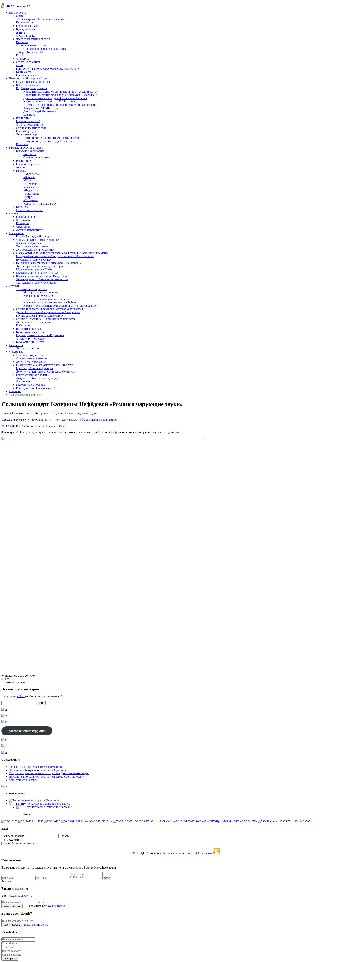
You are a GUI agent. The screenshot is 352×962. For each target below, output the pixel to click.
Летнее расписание (28, 348)
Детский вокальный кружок (33, 322)
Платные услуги (26, 131)
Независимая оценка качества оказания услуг (44, 364)
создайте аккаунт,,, (21, 895)
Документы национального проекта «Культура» (46, 371)
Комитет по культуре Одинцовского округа (43, 803)
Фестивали (23, 220)
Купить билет (24, 22)
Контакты (22, 144)
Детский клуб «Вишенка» (39, 111)
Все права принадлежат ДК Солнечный (188, 853)
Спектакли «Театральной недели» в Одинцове (38, 770)
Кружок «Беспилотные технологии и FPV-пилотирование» (60, 305)
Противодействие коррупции (34, 368)
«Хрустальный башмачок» (39, 203)
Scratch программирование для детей (46, 299)
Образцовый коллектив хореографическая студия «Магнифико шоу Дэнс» (62, 252)
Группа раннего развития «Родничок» (40, 335)
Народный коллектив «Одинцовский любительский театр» (60, 91)
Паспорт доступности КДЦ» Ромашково (48, 141)
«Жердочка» (31, 183)
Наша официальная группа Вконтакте (35, 800)
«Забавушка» (31, 187)
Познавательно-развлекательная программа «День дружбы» (46, 776)
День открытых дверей (23, 779)
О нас (19, 15)
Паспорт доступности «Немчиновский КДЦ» (51, 137)
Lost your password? (54, 905)
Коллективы (16, 233)
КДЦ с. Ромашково (28, 85)
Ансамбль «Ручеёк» (28, 243)
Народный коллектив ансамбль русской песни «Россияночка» (55, 256)
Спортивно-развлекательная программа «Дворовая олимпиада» (49, 773)
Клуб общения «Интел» (31, 341)
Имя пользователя (12, 835)
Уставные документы (29, 355)
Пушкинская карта (28, 25)
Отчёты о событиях (28, 61)
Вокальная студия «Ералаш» (34, 259)
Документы (16, 351)
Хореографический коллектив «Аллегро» (42, 279)
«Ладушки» (30, 190)
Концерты (22, 223)
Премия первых (26, 75)
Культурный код (26, 29)
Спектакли (23, 226)
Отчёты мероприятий (29, 124)
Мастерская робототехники (40, 292)
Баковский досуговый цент (26, 147)
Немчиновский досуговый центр (29, 78)
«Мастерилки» (32, 193)
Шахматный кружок (29, 328)
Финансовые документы (31, 358)
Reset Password (11, 924)
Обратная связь (25, 35)
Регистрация (10, 958)
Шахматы (29, 114)
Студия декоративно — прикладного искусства (46, 318)
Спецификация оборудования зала (45, 48)
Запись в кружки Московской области (40, 19)
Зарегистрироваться (24, 843)
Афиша (20, 167)
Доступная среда (26, 134)
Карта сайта (23, 71)
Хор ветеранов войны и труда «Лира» (39, 266)
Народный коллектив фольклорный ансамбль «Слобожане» (60, 94)
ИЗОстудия (23, 325)
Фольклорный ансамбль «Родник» (37, 239)
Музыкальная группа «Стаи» (34, 269)
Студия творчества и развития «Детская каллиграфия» (50, 308)
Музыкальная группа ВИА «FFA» (37, 272)
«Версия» (29, 177)
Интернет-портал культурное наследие (47, 806)
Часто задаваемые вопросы (33, 38)
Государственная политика (33, 374)
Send (107, 878)
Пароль (64, 835)
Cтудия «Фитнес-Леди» (31, 338)
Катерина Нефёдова (55, 426)
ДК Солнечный (18, 12)
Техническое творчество (31, 289)
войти (21, 696)
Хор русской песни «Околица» (35, 249)
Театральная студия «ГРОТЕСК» (36, 282)
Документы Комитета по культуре (37, 378)
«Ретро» (28, 197)
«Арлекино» (31, 173)
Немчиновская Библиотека (33, 81)
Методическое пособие (30, 384)
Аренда (20, 32)
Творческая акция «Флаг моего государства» (37, 766)
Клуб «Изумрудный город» (33, 236)
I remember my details (35, 924)
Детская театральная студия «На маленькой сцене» (55, 98)
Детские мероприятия (29, 229)
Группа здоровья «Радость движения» (39, 315)
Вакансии (22, 42)
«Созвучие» (30, 200)
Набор (20, 55)
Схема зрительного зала (31, 45)
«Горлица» (30, 180)
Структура (22, 58)
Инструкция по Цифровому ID (35, 388)
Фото (19, 65)
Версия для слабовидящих (100, 419)
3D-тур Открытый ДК (30, 52)
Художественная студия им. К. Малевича (49, 101)
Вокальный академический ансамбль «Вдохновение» (49, 262)
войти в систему (12, 906)
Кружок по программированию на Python (49, 302)
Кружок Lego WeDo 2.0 (38, 295)
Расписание (23, 117)
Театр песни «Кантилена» (32, 246)
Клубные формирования (31, 88)
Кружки (21, 170)
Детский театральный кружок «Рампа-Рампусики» (48, 312)
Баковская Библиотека (30, 150)
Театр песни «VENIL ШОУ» (41, 108)
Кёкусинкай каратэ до (30, 332)
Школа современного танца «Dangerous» (41, 276)
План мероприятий (28, 121)
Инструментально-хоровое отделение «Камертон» (47, 68)
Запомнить (12, 839)
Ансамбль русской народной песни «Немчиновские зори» (59, 104)
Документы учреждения (31, 361)
